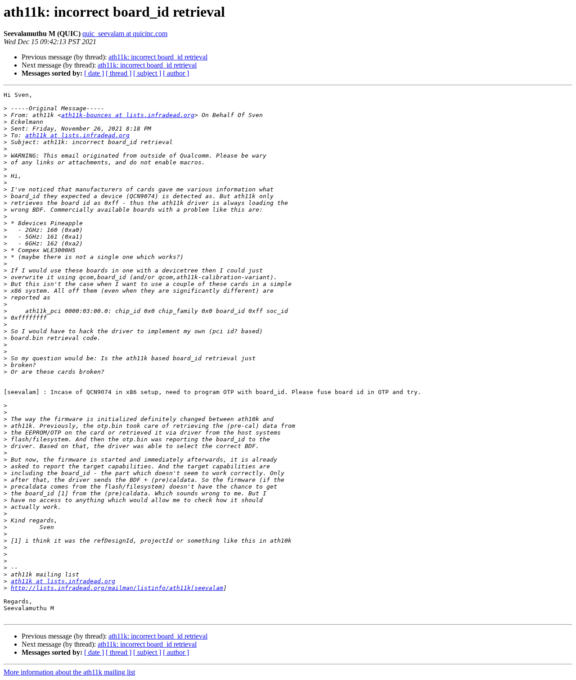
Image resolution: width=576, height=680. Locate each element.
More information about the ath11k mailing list (69, 672)
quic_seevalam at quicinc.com (124, 33)
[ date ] (94, 73)
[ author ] (176, 73)
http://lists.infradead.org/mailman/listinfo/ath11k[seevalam (117, 588)
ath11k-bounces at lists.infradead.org (127, 115)
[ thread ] (118, 73)
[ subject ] (147, 73)
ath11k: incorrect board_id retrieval (157, 57)
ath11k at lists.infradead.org (77, 135)
